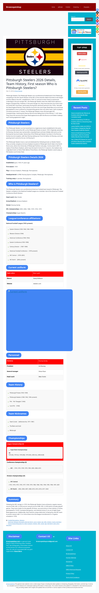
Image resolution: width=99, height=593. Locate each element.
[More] (97, 31)
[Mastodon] (97, 23)
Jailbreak (60, 7)
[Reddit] (97, 15)
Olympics (22, 520)
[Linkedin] (97, 18)
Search (73, 16)
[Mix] (97, 26)
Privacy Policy (70, 573)
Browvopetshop (13, 7)
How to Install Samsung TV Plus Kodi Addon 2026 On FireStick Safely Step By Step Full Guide (80, 135)
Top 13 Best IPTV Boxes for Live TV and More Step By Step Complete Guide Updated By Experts (81, 141)
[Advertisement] (35, 23)
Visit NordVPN (82, 92)
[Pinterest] (97, 20)
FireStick (68, 7)
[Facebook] (97, 10)
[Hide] (98, 34)
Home (53, 7)
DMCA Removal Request (73, 569)
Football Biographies (13, 520)
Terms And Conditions (72, 577)
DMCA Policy (70, 565)
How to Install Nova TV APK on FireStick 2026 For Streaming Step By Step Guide (81, 121)
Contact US (69, 550)
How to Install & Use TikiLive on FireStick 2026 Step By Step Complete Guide (80, 115)
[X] (97, 12)
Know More (18, 551)
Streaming (76, 7)
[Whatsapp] (97, 29)
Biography (86, 7)
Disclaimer (69, 561)
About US (69, 546)
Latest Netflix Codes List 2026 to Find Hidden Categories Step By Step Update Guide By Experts (81, 128)
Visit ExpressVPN (82, 72)
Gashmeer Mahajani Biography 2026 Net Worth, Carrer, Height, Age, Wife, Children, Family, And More (34, 522)
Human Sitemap (71, 558)
